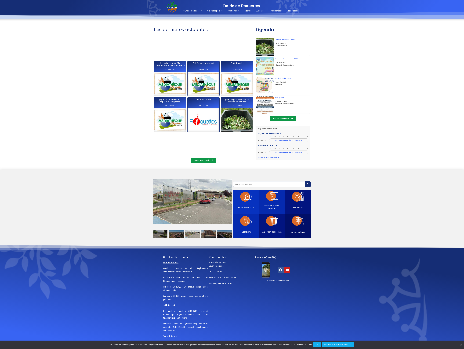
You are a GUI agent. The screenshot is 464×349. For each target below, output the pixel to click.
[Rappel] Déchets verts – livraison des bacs (237, 100)
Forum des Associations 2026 (286, 59)
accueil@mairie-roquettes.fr (221, 283)
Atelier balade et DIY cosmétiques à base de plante (170, 64)
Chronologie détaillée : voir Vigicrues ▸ (288, 140)
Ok (317, 345)
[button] (155, 201)
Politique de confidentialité (338, 345)
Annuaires (232, 10)
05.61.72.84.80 (215, 271)
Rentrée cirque (203, 99)
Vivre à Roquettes (191, 10)
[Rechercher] (308, 184)
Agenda (248, 10)
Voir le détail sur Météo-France (268, 157)
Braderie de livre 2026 (283, 78)
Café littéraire (237, 63)
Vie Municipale (213, 10)
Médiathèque (276, 10)
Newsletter (292, 10)
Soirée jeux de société (203, 63)
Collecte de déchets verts (285, 39)
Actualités (260, 10)
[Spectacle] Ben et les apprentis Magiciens (170, 100)
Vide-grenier (279, 97)
